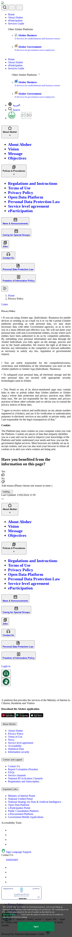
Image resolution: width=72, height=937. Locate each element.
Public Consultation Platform (23, 811)
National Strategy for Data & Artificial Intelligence (34, 801)
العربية (16, 105)
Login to (5, 666)
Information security (18, 751)
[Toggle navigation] (19, 7)
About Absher (15, 17)
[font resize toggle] (10, 834)
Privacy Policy (15, 733)
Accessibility (15, 745)
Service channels (17, 775)
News (11, 739)
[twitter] (10, 872)
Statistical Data (16, 748)
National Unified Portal (20, 798)
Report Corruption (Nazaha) (23, 769)
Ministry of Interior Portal (21, 795)
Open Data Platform (18, 804)
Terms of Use (15, 736)
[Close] (2, 498)
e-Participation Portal (19, 807)
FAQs (11, 772)
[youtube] (10, 867)
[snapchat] (10, 882)
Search (16, 109)
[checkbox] (36, 473)
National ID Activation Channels (25, 778)
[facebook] (10, 877)
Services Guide (16, 23)
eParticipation (15, 20)
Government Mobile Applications (25, 817)
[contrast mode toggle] (10, 830)
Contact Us (14, 766)
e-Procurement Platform (20, 814)
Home (11, 14)
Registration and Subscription (23, 781)
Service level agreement (20, 742)
